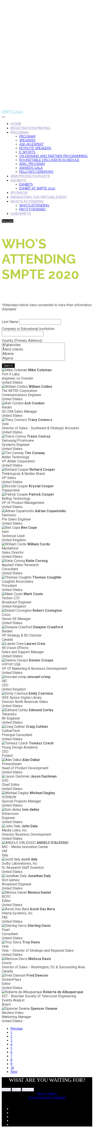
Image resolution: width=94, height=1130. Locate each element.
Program (19, 132)
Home (15, 123)
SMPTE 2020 (12, 112)
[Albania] (33, 354)
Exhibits (18, 180)
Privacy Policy (47, 1093)
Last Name (10, 322)
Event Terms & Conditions (47, 1097)
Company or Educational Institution (28, 329)
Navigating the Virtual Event (38, 197)
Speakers (27, 140)
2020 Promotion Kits (30, 176)
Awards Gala (31, 168)
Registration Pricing (30, 128)
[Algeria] (33, 358)
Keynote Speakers (35, 148)
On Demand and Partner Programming (53, 156)
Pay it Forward (32, 209)
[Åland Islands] (33, 349)
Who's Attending (27, 201)
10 (12, 1068)
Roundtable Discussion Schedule (49, 160)
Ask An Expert (31, 144)
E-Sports (27, 152)
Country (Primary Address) (22, 340)
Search (8, 365)
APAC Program (32, 164)
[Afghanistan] (33, 345)
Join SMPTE (20, 213)
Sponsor (19, 192)
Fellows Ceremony (36, 172)
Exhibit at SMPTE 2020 (37, 188)
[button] (7, 221)
